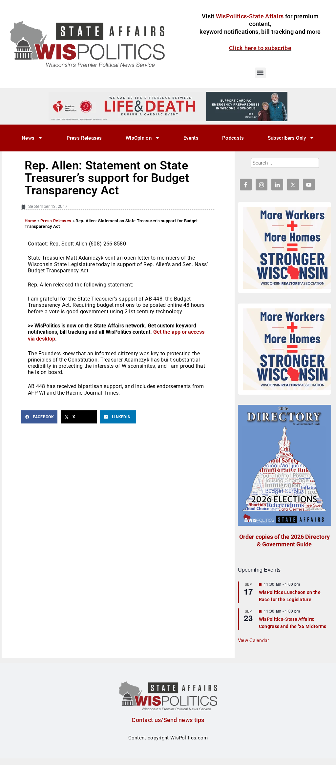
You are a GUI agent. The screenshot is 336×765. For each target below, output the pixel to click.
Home (30, 220)
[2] (168, 106)
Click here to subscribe (260, 48)
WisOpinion (139, 138)
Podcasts (233, 138)
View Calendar (253, 640)
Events (191, 138)
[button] (260, 73)
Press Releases (84, 138)
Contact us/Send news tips (168, 719)
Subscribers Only (287, 138)
